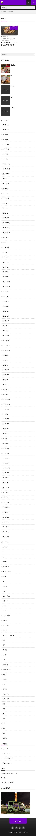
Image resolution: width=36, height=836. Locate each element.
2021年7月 (6, 424)
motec (4, 561)
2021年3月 (6, 443)
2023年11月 (6, 286)
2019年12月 (6, 507)
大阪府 (5, 679)
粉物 (4, 704)
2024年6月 (6, 252)
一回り (12, 107)
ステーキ (5, 601)
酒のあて (7, 40)
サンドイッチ (6, 596)
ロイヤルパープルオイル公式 (9, 773)
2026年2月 (6, 154)
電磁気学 (5, 738)
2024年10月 (6, 232)
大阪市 (5, 674)
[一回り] (5, 111)
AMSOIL (5, 547)
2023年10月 (6, 291)
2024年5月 (6, 257)
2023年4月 (6, 321)
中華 (4, 645)
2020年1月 (6, 502)
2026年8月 (6, 125)
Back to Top (18, 821)
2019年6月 (6, 536)
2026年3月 (6, 149)
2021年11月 (6, 404)
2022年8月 (6, 360)
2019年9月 (6, 522)
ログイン (5, 748)
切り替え (13, 65)
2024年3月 (6, 267)
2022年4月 (6, 380)
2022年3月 (6, 384)
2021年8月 (6, 419)
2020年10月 (6, 468)
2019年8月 (6, 527)
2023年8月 (6, 301)
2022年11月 (6, 345)
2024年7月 (6, 247)
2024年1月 (6, 277)
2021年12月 (6, 399)
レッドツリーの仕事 (8, 635)
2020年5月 (6, 487)
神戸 (13, 38)
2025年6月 (6, 193)
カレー (5, 591)
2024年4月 (6, 262)
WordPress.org (7, 763)
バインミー (6, 606)
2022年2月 (6, 389)
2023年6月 (6, 311)
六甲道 (5, 650)
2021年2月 (6, 448)
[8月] (5, 100)
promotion (6, 566)
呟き (4, 659)
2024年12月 (6, 223)
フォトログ (13, 26)
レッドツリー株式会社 (7, 782)
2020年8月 (6, 478)
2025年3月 (6, 208)
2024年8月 (6, 242)
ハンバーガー (6, 615)
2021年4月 (6, 438)
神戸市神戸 (6, 699)
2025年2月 (6, 213)
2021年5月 (6, 434)
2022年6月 (6, 370)
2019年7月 (6, 532)
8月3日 (13, 86)
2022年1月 (6, 394)
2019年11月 (6, 512)
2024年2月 (6, 272)
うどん (5, 586)
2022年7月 (6, 365)
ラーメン (13, 29)
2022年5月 (6, 375)
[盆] (5, 79)
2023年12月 (6, 281)
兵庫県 (5, 655)
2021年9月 (6, 414)
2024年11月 (6, 228)
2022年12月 (6, 340)
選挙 (4, 733)
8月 (12, 97)
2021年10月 (6, 409)
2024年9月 (6, 237)
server (4, 576)
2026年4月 (6, 144)
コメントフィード (8, 758)
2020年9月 (6, 473)
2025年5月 (6, 198)
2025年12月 (6, 164)
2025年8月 (6, 183)
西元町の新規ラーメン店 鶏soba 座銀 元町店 (9, 44)
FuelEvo (5, 552)
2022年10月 (6, 350)
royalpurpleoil (7, 571)
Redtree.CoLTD (23, 832)
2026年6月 (6, 134)
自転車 (5, 718)
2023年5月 (6, 316)
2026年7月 (6, 129)
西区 (4, 723)
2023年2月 (6, 330)
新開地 (5, 689)
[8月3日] (5, 89)
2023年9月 (6, 296)
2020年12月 (6, 458)
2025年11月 (6, 169)
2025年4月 (6, 203)
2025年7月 (6, 188)
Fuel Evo (3, 778)
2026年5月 (6, 139)
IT (3, 557)
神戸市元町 (6, 694)
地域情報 (5, 664)
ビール (5, 620)
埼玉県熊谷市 (6, 669)
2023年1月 (6, 335)
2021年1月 (6, 453)
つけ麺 (4, 38)
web (4, 581)
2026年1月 (6, 159)
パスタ (5, 610)
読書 (4, 728)
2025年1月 (6, 218)
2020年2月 (6, 497)
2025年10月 (6, 174)
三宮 (4, 640)
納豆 (4, 708)
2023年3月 (6, 326)
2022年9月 (6, 355)
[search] (33, 7)
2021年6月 (6, 429)
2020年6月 (6, 483)
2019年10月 (6, 517)
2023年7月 (6, 306)
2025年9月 (6, 179)
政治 (4, 684)
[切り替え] (5, 68)
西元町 (2, 40)
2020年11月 (6, 463)
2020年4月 (6, 492)
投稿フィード (6, 753)
